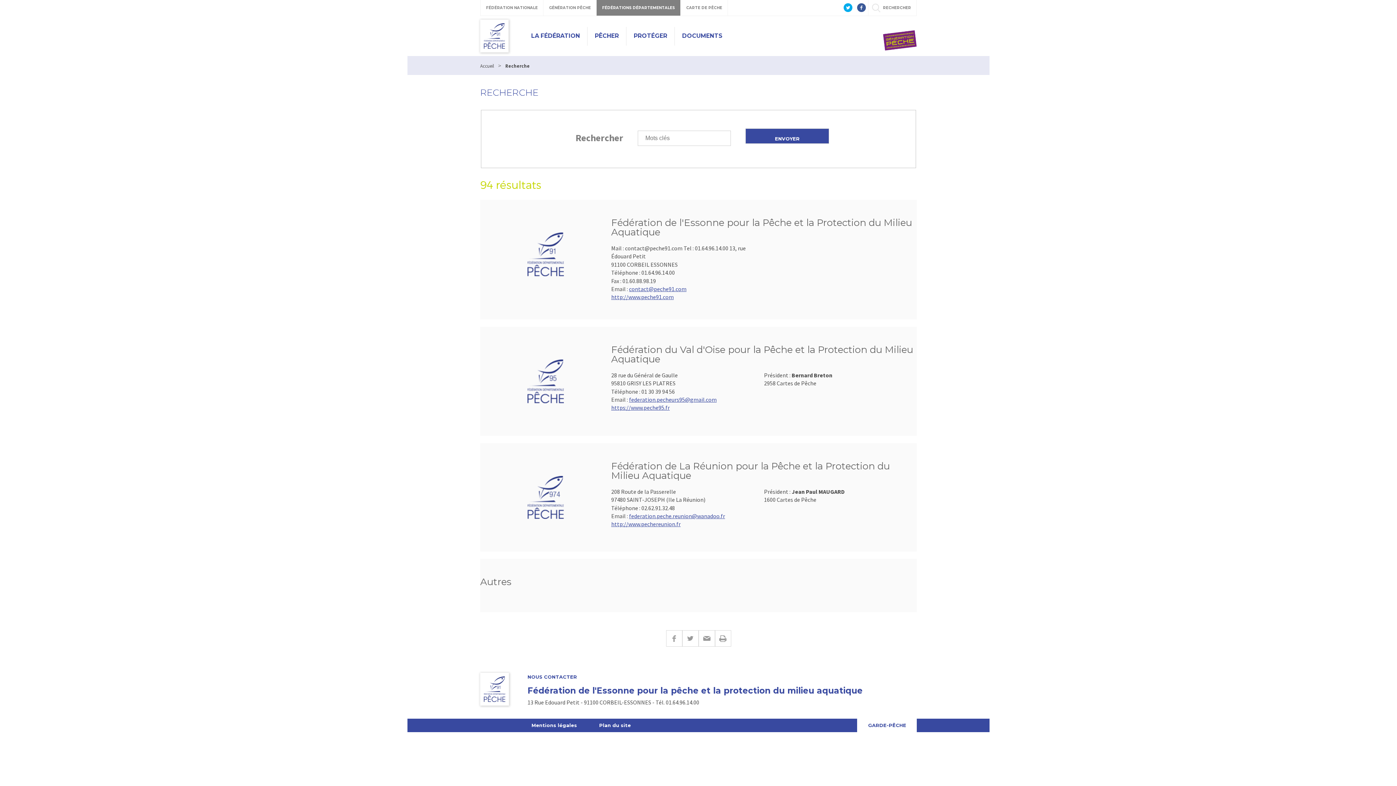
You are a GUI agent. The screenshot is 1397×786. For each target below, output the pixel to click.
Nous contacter (552, 677)
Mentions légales (554, 725)
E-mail (706, 638)
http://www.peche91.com (642, 297)
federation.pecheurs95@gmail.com (673, 399)
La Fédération (555, 35)
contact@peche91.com (657, 289)
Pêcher (607, 35)
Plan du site (615, 725)
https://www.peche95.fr (640, 407)
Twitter (690, 638)
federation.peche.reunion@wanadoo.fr (677, 516)
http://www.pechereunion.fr (646, 524)
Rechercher (599, 138)
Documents (702, 35)
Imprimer (723, 638)
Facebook (674, 638)
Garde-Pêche (887, 725)
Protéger (650, 35)
